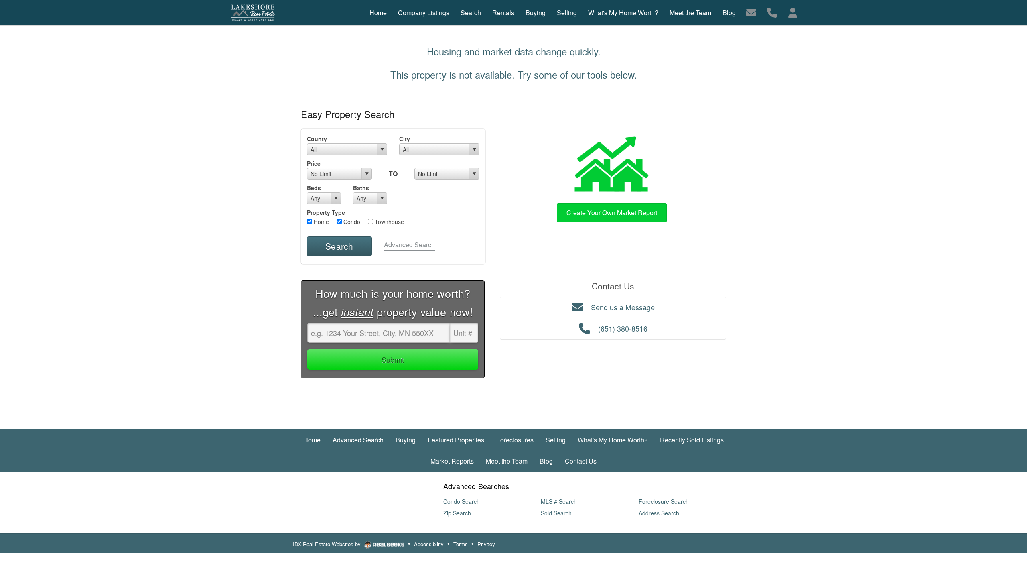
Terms (460, 544)
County (317, 139)
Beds (314, 188)
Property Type (326, 212)
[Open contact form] (751, 11)
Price (314, 163)
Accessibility (429, 544)
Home (320, 222)
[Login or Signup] (792, 11)
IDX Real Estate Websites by (327, 544)
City (404, 139)
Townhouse (388, 222)
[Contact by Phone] (772, 11)
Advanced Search (409, 244)
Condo (351, 222)
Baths (361, 188)
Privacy (486, 544)
